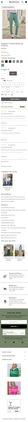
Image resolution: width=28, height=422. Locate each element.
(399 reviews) (5, 52)
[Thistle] (21, 61)
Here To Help (6, 352)
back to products (8, 7)
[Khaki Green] (10, 61)
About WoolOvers (8, 356)
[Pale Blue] (14, 61)
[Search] (22, 2)
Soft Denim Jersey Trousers (8, 258)
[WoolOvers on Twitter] (14, 342)
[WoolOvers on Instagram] (22, 342)
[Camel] (2, 61)
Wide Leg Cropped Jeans (19, 258)
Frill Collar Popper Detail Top (8, 188)
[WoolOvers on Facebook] (5, 342)
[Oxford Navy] (6, 61)
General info (7, 359)
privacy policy (19, 338)
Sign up (14, 326)
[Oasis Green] (17, 61)
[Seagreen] (2, 65)
